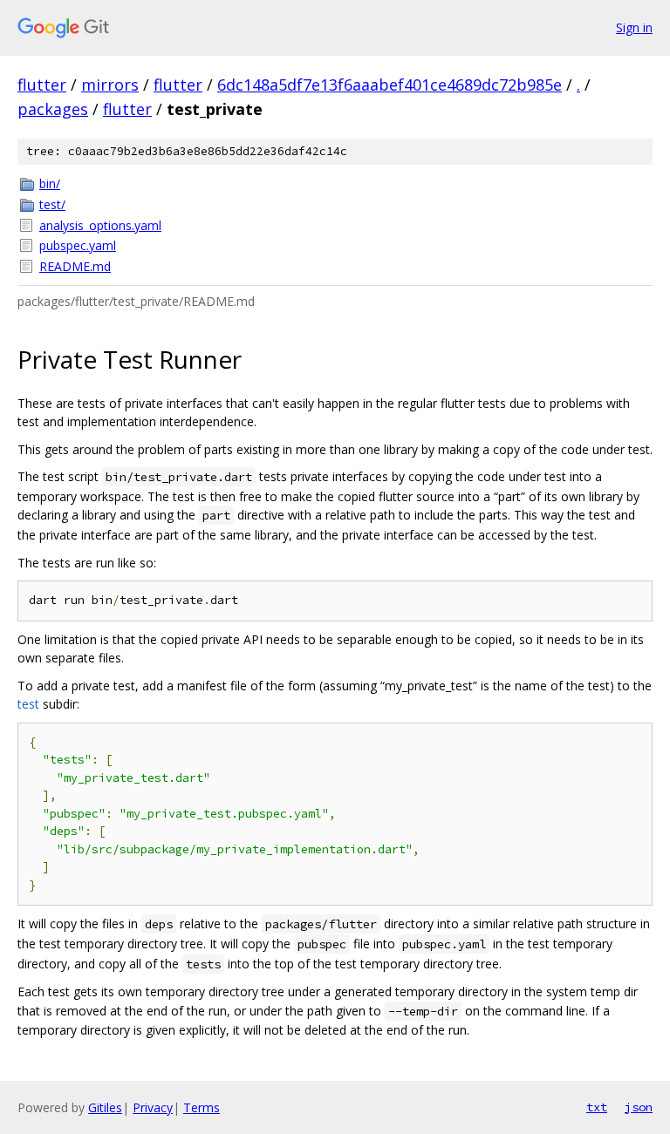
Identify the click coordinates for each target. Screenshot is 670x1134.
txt (596, 1107)
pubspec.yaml (77, 245)
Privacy (153, 1107)
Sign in (634, 27)
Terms (201, 1107)
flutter (41, 84)
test (28, 704)
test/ (52, 204)
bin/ (49, 183)
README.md (75, 266)
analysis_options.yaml (100, 225)
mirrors (110, 84)
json (639, 1107)
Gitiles (105, 1107)
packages (52, 108)
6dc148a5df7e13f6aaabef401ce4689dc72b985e (389, 84)
